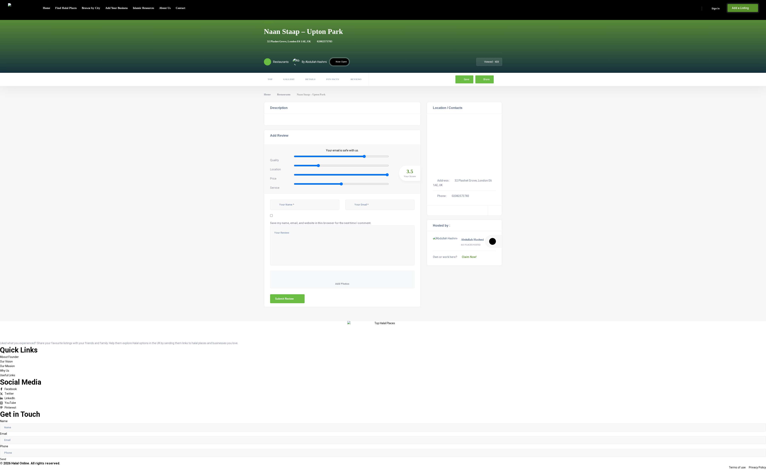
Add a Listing (740, 8)
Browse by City (91, 8)
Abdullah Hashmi (472, 239)
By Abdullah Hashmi (314, 61)
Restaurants (283, 94)
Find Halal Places (66, 8)
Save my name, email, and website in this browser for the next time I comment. (320, 223)
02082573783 (324, 41)
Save (466, 79)
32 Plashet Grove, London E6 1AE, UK (289, 41)
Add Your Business (116, 8)
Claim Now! (469, 257)
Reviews (356, 79)
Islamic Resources (143, 8)
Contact (180, 8)
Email (3, 433)
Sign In (716, 8)
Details (310, 79)
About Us (165, 8)
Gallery (289, 79)
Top (270, 79)
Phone (4, 446)
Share (486, 79)
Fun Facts (332, 79)
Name (4, 421)
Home (46, 8)
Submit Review (284, 298)
